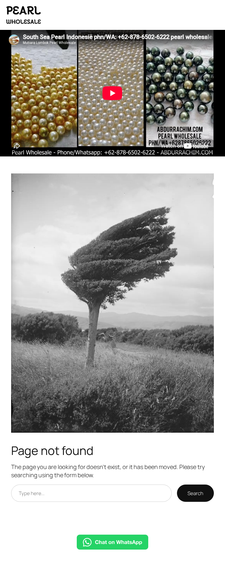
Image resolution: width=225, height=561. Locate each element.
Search (195, 493)
